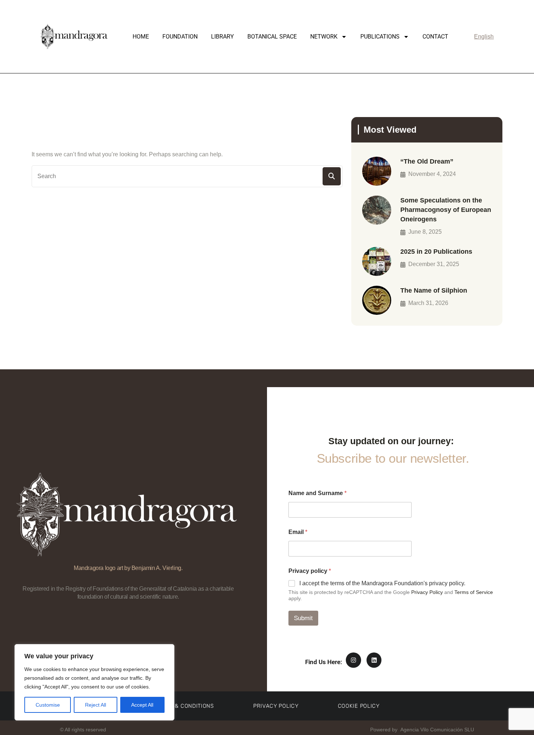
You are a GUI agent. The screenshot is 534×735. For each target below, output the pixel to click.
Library (222, 36)
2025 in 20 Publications (436, 251)
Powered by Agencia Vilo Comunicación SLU (421, 729)
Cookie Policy (359, 706)
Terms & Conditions (184, 706)
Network (323, 36)
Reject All (95, 705)
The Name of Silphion (433, 290)
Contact (435, 36)
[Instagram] (353, 660)
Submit (303, 618)
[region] (94, 682)
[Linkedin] (374, 660)
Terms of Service (473, 592)
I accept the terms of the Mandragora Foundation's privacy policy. (382, 583)
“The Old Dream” (426, 161)
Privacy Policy (427, 592)
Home (141, 36)
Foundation (180, 36)
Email (297, 532)
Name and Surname (317, 493)
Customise (48, 705)
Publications (380, 36)
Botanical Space (272, 36)
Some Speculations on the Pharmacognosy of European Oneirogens (445, 210)
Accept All (142, 705)
